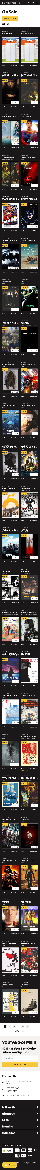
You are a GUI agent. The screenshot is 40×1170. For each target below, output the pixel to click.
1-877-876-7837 (12, 1088)
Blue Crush (26, 902)
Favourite (25, 985)
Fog (3, 736)
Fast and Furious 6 (11, 530)
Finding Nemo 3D (9, 406)
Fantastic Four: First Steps (15, 778)
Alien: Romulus (28, 157)
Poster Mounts (9, 33)
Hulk (23, 281)
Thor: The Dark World (12, 943)
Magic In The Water (11, 654)
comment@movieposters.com (17, 1095)
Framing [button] (7, 1126)
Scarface (25, 654)
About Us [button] (8, 1114)
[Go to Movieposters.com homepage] (11, 3)
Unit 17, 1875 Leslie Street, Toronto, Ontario (19, 1082)
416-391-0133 (11, 1091)
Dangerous (7, 985)
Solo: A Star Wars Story (13, 488)
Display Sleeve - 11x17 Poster (16, 695)
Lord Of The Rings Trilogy (14, 323)
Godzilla (25, 323)
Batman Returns (29, 199)
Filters (12, 18)
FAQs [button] (5, 1120)
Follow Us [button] (8, 1107)
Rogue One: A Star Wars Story (16, 116)
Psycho (24, 530)
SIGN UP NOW (20, 1065)
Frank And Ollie (9, 612)
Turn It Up (26, 571)
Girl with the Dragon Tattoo (15, 447)
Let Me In (25, 819)
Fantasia (6, 571)
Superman (26, 116)
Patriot (5, 902)
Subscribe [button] (9, 1133)
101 (23, 1026)
